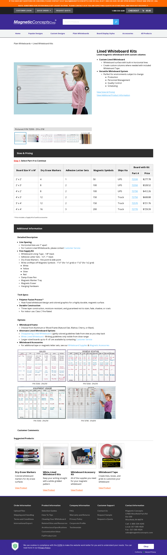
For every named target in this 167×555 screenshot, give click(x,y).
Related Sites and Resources (54, 523)
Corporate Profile (78, 523)
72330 (135, 179)
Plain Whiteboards (81, 33)
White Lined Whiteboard (32, 336)
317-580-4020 (137, 526)
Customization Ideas (51, 531)
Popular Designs (35, 33)
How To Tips (47, 515)
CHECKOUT (139, 10)
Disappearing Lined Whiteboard (35, 333)
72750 (135, 197)
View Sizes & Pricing (106, 92)
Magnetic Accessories (99, 345)
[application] (83, 547)
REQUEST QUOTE (63, 11)
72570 (135, 203)
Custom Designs (57, 33)
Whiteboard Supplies (77, 345)
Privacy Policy (76, 519)
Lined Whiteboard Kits (43, 43)
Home (17, 33)
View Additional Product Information (113, 95)
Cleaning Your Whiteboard (54, 519)
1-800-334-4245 (118, 11)
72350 (135, 185)
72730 (135, 191)
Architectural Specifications (54, 527)
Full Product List (49, 535)
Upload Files (19, 511)
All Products (146, 33)
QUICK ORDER (43, 11)
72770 (135, 209)
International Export (23, 523)
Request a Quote (105, 519)
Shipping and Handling (24, 515)
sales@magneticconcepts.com (139, 532)
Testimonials (75, 527)
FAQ (72, 511)
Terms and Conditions (24, 519)
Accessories (127, 33)
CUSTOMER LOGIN (24, 11)
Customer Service (72, 248)
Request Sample (104, 515)
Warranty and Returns (80, 515)
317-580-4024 (136, 529)
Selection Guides (49, 511)
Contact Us (102, 511)
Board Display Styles (106, 33)
